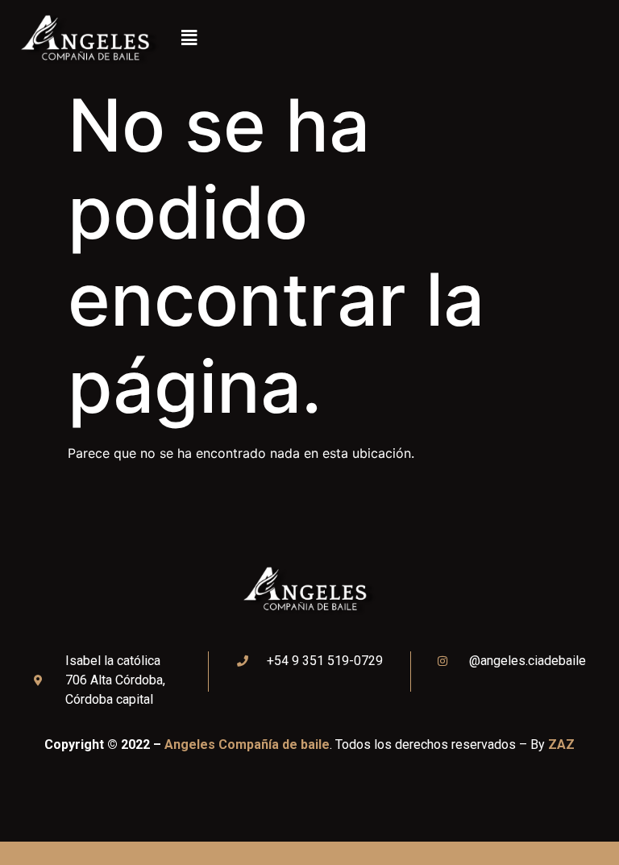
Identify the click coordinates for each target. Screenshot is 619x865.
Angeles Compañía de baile (247, 744)
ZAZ (561, 744)
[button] (188, 38)
